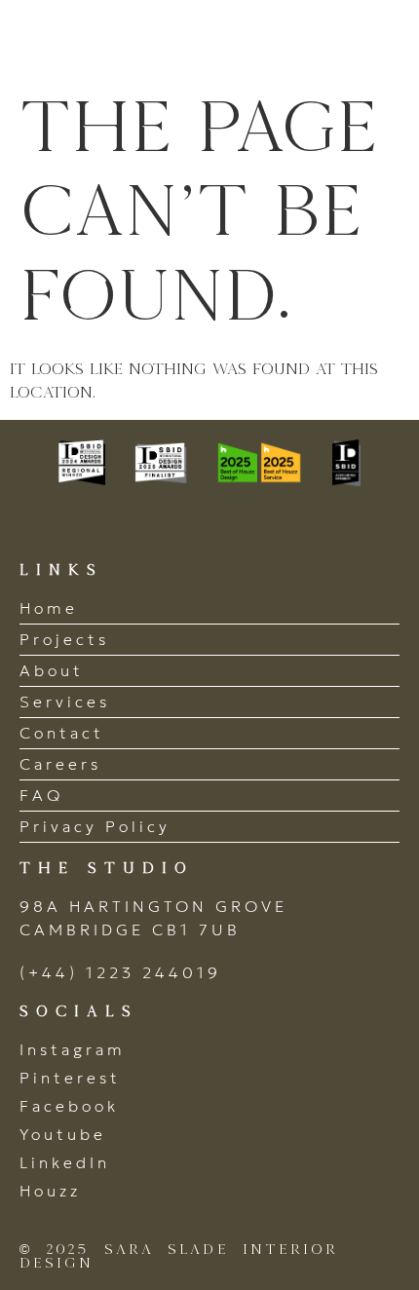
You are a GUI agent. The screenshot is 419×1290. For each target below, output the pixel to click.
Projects (64, 639)
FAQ (41, 795)
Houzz (50, 1190)
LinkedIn (64, 1162)
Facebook (69, 1106)
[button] (378, 41)
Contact (61, 732)
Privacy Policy (95, 826)
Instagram (72, 1049)
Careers (60, 764)
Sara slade (126, 41)
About (51, 670)
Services (64, 701)
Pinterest (70, 1077)
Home (48, 608)
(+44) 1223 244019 (120, 972)
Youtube (62, 1134)
